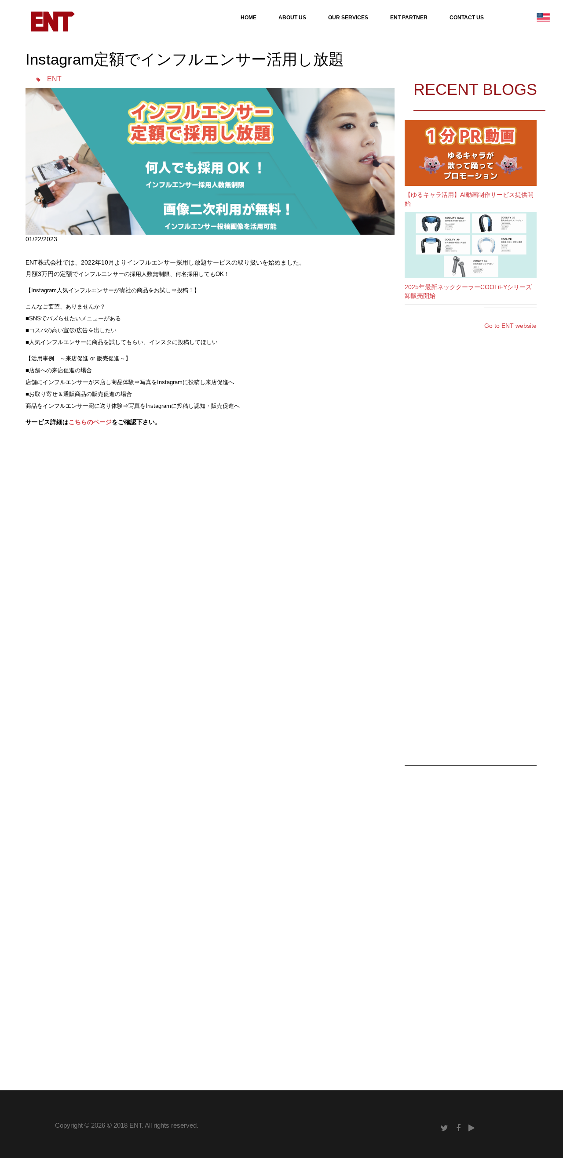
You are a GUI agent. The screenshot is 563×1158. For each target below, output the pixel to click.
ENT (54, 79)
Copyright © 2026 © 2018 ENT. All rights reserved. (126, 1125)
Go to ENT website (510, 325)
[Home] (52, 21)
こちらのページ (90, 421)
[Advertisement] (186, 481)
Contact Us (467, 18)
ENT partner (409, 18)
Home (248, 18)
